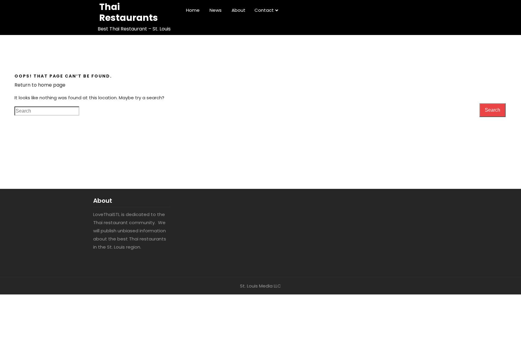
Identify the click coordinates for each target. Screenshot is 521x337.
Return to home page (39, 84)
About (238, 10)
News (216, 10)
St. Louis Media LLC (260, 286)
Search (492, 110)
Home (193, 10)
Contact (264, 10)
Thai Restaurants (128, 12)
